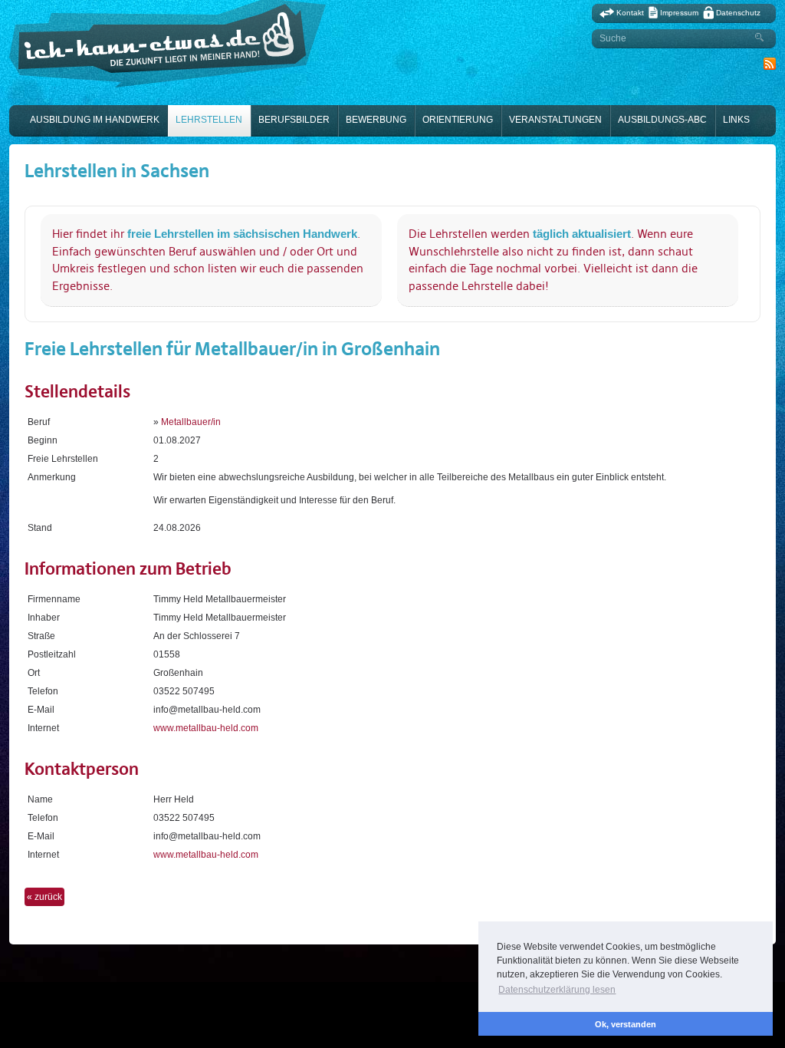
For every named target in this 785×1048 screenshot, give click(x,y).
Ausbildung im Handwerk (94, 119)
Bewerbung (376, 119)
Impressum (679, 12)
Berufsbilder (294, 119)
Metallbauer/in (191, 422)
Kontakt (630, 12)
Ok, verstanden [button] (625, 1024)
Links (736, 119)
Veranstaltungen (555, 119)
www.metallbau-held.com (205, 728)
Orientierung (457, 119)
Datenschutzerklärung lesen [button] (557, 989)
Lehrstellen (209, 119)
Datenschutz (738, 12)
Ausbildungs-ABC (662, 119)
